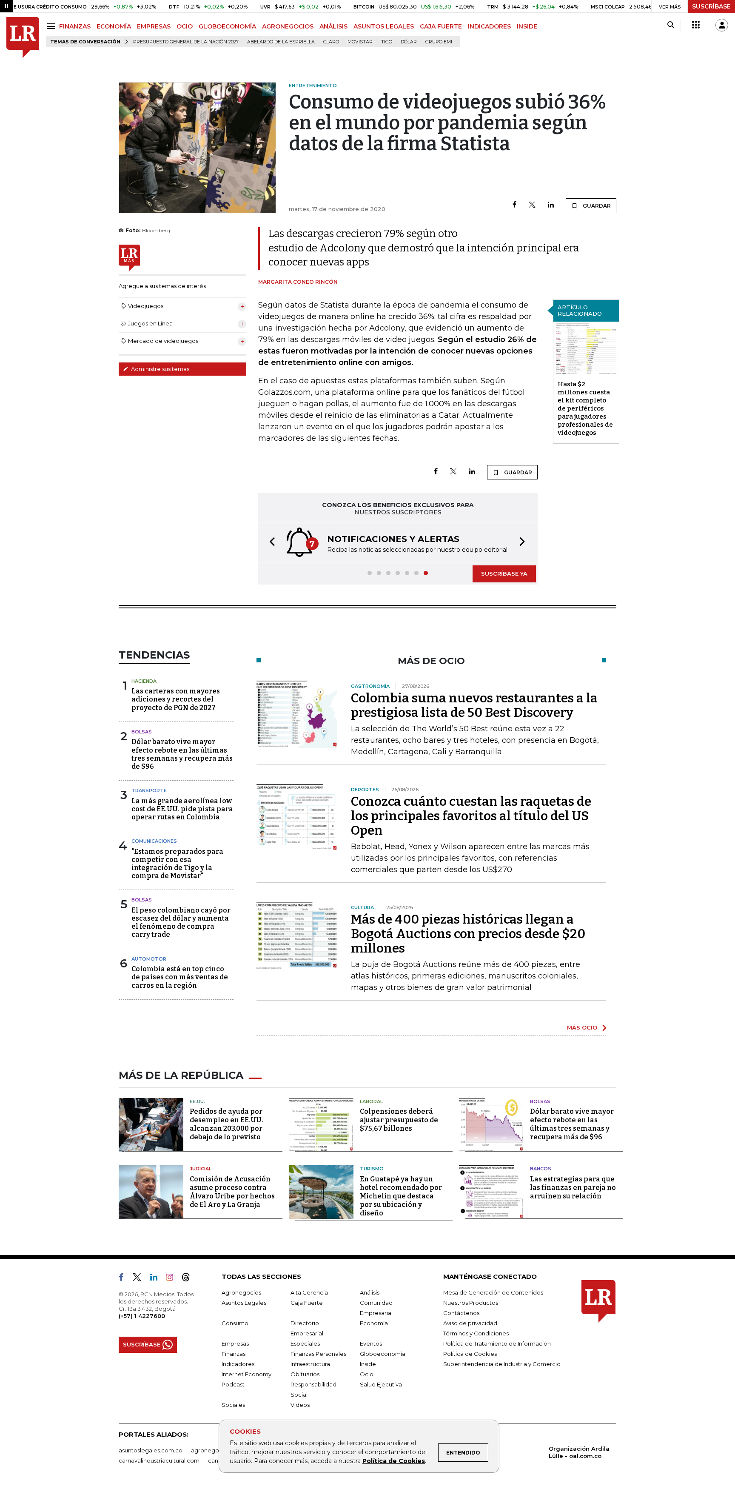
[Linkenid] (157, 1278)
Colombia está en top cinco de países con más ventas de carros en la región (179, 977)
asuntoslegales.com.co (150, 1450)
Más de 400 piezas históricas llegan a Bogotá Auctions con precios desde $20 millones (468, 934)
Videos (300, 1404)
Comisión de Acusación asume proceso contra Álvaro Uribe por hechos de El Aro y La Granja (232, 1192)
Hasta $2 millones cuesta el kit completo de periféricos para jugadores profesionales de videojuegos (585, 408)
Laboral (371, 1101)
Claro (331, 42)
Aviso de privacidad (470, 1323)
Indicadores (238, 1364)
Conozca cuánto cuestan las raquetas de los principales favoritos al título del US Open (471, 816)
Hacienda (144, 681)
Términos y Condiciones (476, 1333)
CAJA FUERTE (441, 26)
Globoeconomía (382, 1353)
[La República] (22, 37)
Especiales (305, 1343)
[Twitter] (532, 205)
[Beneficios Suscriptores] (695, 25)
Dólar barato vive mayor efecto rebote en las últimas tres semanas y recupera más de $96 (182, 754)
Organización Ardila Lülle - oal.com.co (579, 1452)
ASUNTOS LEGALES (383, 26)
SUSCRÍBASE (711, 6)
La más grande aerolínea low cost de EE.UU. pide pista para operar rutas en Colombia (182, 809)
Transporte (149, 790)
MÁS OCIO (582, 1027)
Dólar (409, 42)
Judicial (200, 1169)
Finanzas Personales (318, 1353)
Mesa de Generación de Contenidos (493, 1292)
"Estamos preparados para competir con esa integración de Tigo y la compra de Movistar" (177, 863)
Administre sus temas (159, 368)
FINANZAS (75, 26)
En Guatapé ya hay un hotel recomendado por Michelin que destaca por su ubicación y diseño (401, 1196)
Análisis (369, 1292)
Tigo (386, 42)
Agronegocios (241, 1292)
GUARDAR (596, 206)
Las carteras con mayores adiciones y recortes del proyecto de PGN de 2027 (175, 699)
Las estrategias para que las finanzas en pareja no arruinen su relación (573, 1187)
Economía (374, 1323)
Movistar (360, 42)
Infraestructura (310, 1364)
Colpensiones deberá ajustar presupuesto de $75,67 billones (399, 1119)
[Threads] (189, 1278)
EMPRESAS (154, 26)
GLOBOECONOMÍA (227, 26)
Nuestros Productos (470, 1302)
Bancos (540, 1169)
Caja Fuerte (307, 1302)
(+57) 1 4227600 (142, 1315)
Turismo (372, 1169)
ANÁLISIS (333, 26)
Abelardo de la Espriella (281, 42)
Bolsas (141, 732)
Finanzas (233, 1353)
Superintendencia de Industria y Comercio (502, 1364)
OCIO (185, 26)
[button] (269, 543)
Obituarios (305, 1374)
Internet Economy (246, 1374)
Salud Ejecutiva (381, 1384)
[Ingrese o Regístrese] (721, 25)
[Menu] (52, 26)
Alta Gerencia (309, 1292)
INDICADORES (489, 26)
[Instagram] (173, 1278)
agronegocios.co (215, 1450)
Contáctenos (461, 1312)
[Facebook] (514, 205)
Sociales (233, 1404)
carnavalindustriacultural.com (159, 1460)
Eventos (371, 1343)
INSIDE (527, 26)
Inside (368, 1364)
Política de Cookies (393, 1461)
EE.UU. (197, 1101)
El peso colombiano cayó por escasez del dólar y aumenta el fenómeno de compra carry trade (181, 922)
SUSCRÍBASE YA (504, 573)
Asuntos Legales (244, 1302)
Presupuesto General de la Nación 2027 (186, 42)
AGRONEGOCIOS (287, 26)
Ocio (366, 1374)
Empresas (235, 1343)
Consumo (235, 1323)
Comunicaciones (154, 841)
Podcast (233, 1384)
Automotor (148, 959)
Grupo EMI (438, 42)
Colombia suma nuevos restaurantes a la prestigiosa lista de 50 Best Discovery (474, 705)
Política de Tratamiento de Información (497, 1343)
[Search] (670, 25)
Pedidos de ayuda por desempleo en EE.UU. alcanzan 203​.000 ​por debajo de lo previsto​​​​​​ (226, 1124)
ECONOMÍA (114, 26)
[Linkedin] (551, 205)
